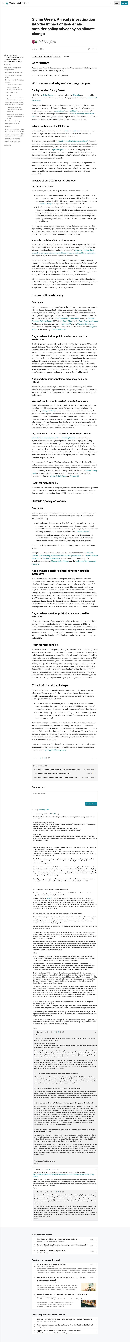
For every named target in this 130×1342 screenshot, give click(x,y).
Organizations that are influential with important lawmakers (14, 109)
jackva (38, 814)
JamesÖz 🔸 (90, 773)
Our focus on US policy (14, 85)
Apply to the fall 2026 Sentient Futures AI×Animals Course (59, 1331)
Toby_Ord (40, 1266)
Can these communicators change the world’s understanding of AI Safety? (65, 1325)
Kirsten (38, 1169)
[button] (34, 814)
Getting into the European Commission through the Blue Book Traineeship (64, 1319)
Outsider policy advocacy (12, 123)
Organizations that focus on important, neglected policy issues (15, 116)
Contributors (8, 65)
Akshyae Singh (41, 1327)
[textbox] (64, 797)
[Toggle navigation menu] (3, 3)
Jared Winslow (41, 1299)
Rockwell (40, 1282)
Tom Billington (47, 1282)
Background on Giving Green (14, 72)
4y (42, 814)
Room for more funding (12, 121)
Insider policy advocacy (11, 92)
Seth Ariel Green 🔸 (64, 1299)
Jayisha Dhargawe (52, 1299)
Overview (8, 95)
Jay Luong (50, 1333)
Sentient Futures (42, 1333)
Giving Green (51, 41)
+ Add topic (65, 56)
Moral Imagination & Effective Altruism (51, 1265)
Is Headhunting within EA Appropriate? (51, 1251)
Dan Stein (42, 41)
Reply (35, 1028)
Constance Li (58, 1333)
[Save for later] (89, 49)
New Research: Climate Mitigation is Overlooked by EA (57, 1239)
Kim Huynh (85, 777)
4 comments (7, 145)
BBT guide (40, 1321)
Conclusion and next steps (12, 141)
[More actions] (96, 49)
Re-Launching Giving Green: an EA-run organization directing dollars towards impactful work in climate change (78, 1245)
